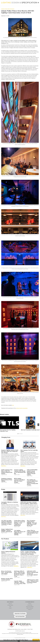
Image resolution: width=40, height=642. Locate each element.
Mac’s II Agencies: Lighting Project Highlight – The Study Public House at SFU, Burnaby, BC (32, 523)
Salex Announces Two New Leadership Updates (29, 451)
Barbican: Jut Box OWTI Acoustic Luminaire (7, 579)
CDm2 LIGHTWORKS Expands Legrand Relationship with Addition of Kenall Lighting (32, 472)
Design (3, 489)
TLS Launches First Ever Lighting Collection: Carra (7, 430)
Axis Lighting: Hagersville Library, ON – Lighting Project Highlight (20, 532)
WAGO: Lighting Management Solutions (8, 552)
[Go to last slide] (1, 424)
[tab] (18, 433)
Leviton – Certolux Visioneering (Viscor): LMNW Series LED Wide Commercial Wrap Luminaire (28, 553)
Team (10, 606)
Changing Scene (5, 437)
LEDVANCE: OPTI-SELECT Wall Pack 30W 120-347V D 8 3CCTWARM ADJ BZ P (32, 573)
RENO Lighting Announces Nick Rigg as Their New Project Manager (19, 480)
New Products (5, 539)
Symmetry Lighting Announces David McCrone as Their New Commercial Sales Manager (9, 451)
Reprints (29, 603)
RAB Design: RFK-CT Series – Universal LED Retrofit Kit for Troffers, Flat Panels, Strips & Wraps (19, 574)
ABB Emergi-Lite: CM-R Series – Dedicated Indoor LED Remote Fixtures (32, 581)
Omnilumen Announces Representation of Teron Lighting (6, 480)
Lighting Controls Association (22, 408)
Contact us (30, 609)
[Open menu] (38, 2)
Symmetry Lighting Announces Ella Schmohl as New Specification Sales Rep (20, 471)
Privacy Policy (29, 605)
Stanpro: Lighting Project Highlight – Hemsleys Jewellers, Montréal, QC (7, 530)
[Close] (39, 639)
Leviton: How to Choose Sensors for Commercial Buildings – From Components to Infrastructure (19, 523)
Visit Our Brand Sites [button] (20, 616)
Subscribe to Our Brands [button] (20, 613)
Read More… (3, 465)
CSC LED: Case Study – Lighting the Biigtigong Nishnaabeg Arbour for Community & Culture (6, 522)
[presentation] (9, 422)
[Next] (38, 424)
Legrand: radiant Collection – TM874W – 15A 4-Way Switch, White (20, 582)
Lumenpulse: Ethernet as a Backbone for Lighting (9, 503)
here (13, 405)
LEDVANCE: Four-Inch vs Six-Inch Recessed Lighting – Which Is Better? (29, 503)
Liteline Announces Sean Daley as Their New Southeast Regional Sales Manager (6, 471)
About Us (10, 603)
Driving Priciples (10, 605)
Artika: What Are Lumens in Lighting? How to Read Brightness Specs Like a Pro (33, 532)
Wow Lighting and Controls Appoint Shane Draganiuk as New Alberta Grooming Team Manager (32, 482)
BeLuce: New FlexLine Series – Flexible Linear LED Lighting (6, 572)
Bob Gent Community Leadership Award (30, 430)
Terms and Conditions (29, 606)
